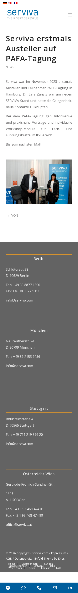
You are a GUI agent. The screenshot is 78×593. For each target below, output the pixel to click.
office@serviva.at (19, 524)
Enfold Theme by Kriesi (49, 558)
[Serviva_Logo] (32, 14)
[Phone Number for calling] (39, 588)
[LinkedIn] (70, 588)
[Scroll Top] (8, 588)
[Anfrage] (23, 588)
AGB (9, 558)
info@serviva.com (19, 300)
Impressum (58, 553)
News (10, 67)
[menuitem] (70, 15)
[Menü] (70, 15)
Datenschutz (23, 558)
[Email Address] (54, 588)
